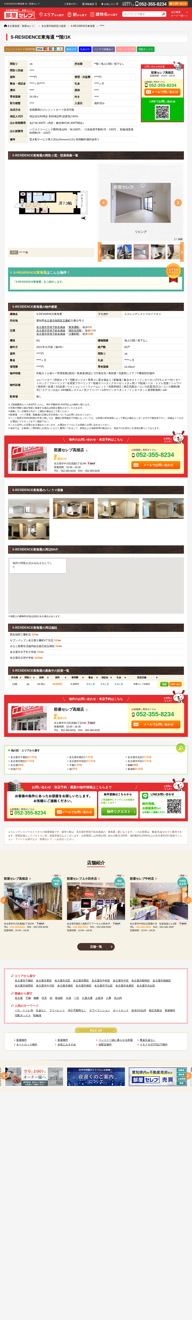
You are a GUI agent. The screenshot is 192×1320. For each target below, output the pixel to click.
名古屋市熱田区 (53, 320)
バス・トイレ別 (24, 1010)
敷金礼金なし (148, 1039)
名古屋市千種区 (19, 757)
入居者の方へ (71, 4)
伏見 (12, 769)
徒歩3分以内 (138, 1010)
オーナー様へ (178, 15)
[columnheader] (14, 677)
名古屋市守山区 (103, 985)
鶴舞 (130, 765)
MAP (92, 463)
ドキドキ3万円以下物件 (154, 1044)
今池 (68, 997)
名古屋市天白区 (146, 985)
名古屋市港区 (65, 985)
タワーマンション (99, 1010)
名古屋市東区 (76, 757)
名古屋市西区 (17, 761)
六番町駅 (74, 333)
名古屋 (14, 765)
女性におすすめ (67, 1044)
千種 (71, 765)
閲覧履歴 (91, 4)
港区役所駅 (75, 330)
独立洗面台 (155, 1010)
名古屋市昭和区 (140, 980)
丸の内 (118, 997)
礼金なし (41, 1010)
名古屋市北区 (135, 757)
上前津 (99, 997)
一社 (76, 997)
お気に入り (111, 4)
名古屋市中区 (135, 761)
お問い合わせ (175, 684)
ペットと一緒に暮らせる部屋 (116, 1039)
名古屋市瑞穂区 (162, 980)
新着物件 (21, 1039)
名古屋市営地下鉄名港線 (50, 327)
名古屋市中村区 (77, 761)
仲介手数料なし (77, 1010)
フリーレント (57, 1010)
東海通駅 (74, 327)
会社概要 (176, 12)
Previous (103, 202)
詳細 (164, 684)
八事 (108, 997)
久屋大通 (87, 997)
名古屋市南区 (84, 985)
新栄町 (131, 769)
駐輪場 (37, 1015)
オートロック (121, 1010)
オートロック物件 (26, 1044)
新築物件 (170, 1010)
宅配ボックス (23, 1015)
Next (178, 202)
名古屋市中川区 (45, 985)
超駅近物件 (105, 1044)
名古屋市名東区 (125, 985)
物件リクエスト (119, 811)
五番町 (66, 320)
